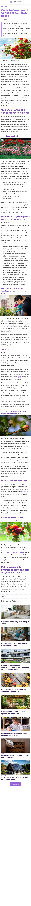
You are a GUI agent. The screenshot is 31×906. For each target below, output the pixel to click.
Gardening (4, 6)
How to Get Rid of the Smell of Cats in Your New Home (15, 756)
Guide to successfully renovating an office (15, 623)
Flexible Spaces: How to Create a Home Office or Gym (14, 645)
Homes (3, 620)
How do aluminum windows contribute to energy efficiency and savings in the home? (15, 668)
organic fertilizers (7, 326)
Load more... (15, 784)
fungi (19, 376)
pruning (15, 460)
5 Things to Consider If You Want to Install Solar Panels (15, 778)
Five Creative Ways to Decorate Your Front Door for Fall (13, 691)
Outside (3, 775)
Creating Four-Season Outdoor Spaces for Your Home (13, 713)
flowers (23, 492)
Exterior (3, 688)
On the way (4, 731)
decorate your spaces (15, 552)
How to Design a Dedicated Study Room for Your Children (14, 735)
